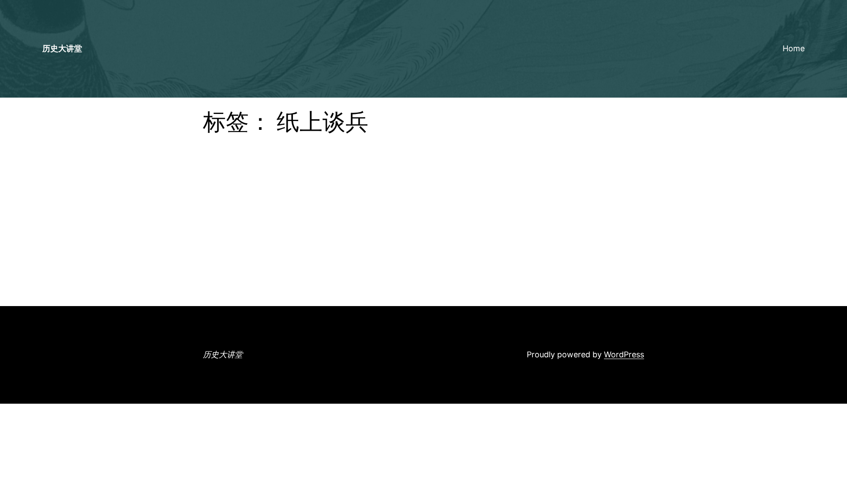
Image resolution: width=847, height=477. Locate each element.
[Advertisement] (423, 240)
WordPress (624, 354)
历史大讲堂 (62, 48)
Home (794, 48)
